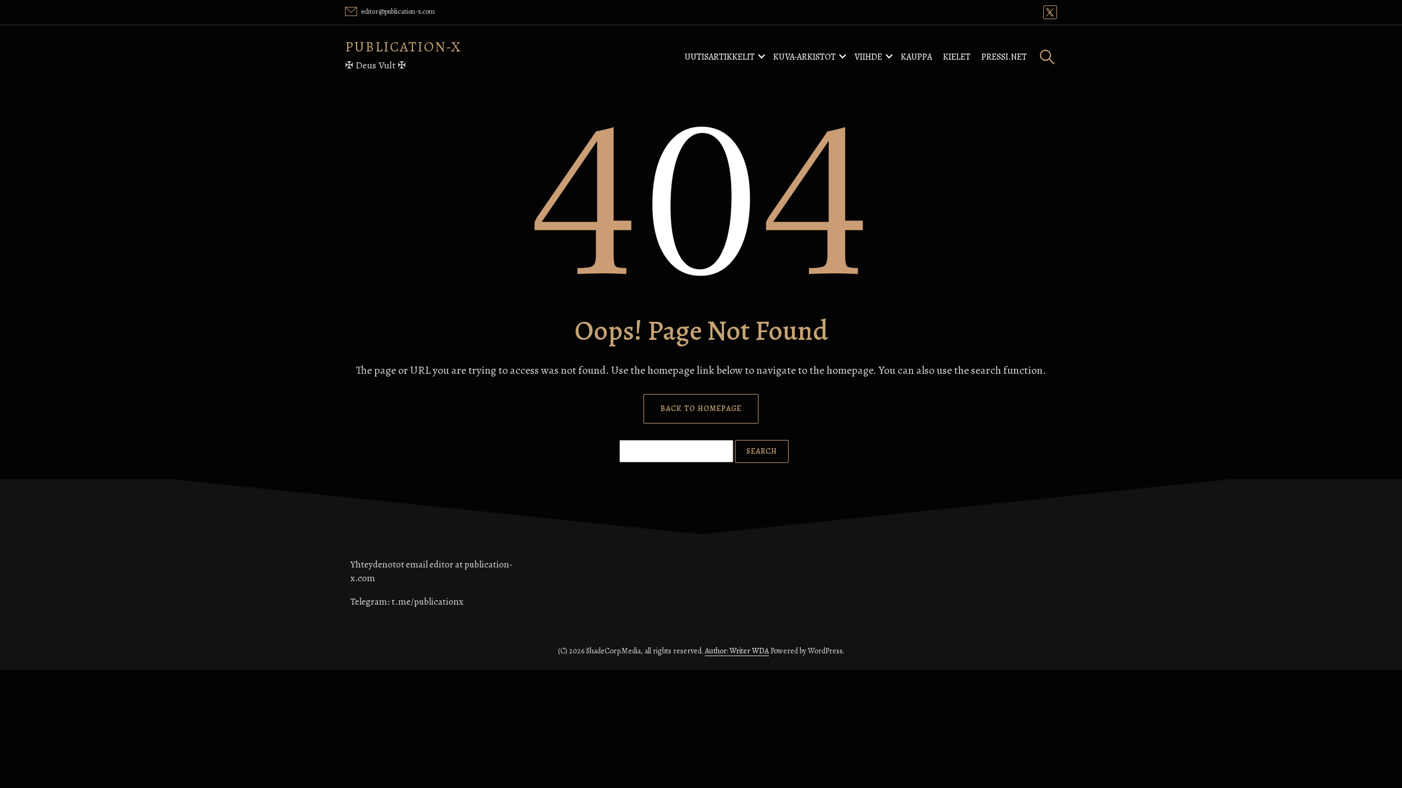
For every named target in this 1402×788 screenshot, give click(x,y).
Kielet (956, 57)
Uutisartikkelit (720, 57)
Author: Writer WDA (737, 651)
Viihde (868, 57)
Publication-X (403, 46)
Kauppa (916, 57)
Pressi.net (1004, 57)
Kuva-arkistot (804, 57)
